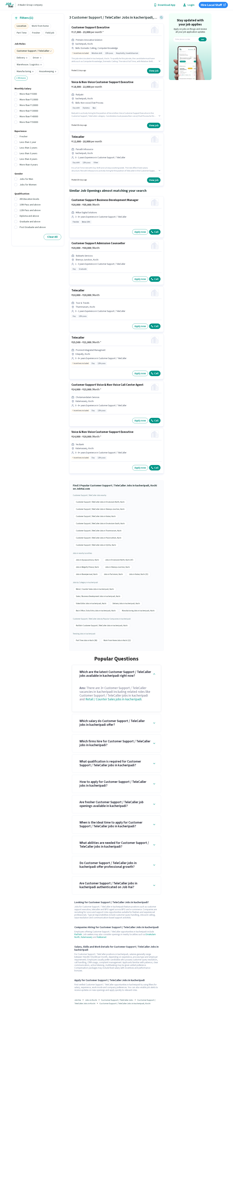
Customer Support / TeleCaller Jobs (117, 1000)
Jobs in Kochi (91, 1000)
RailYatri (78, 934)
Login (191, 5)
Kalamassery (86, 937)
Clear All (52, 237)
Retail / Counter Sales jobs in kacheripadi (113, 699)
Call (156, 232)
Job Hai (77, 1000)
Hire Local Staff (211, 5)
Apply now (140, 232)
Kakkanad (101, 937)
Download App (166, 5)
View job (153, 71)
